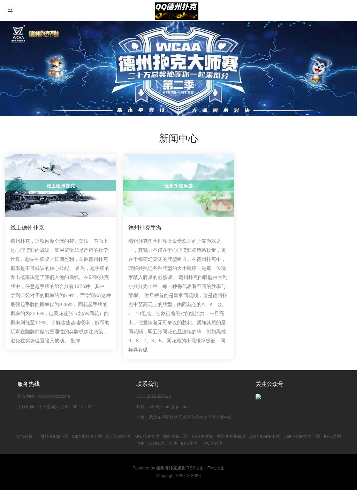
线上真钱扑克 (118, 436)
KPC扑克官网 (147, 436)
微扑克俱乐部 (175, 436)
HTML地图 (215, 468)
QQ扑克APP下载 (264, 436)
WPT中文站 (202, 436)
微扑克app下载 (54, 436)
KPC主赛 (189, 443)
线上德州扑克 (27, 228)
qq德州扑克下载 (87, 436)
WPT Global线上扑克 (157, 443)
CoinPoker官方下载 (301, 436)
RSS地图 (195, 468)
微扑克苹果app (231, 436)
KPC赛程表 (212, 443)
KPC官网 (332, 436)
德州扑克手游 (145, 228)
